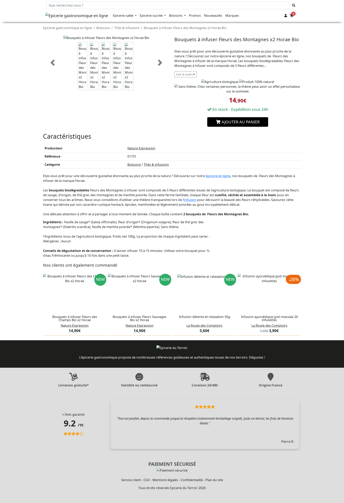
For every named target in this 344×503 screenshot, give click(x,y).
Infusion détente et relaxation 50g (204, 317)
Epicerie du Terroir (184, 488)
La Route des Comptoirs (205, 325)
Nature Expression (141, 148)
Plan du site (214, 480)
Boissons (103, 28)
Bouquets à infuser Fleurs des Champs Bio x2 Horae (74, 318)
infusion (190, 200)
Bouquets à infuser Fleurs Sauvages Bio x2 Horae (139, 318)
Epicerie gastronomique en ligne (67, 28)
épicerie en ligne (218, 176)
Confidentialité (192, 480)
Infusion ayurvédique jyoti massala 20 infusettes (269, 318)
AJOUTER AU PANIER (240, 122)
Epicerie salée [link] (123, 15)
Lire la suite (184, 74)
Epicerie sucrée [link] (151, 15)
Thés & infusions (126, 28)
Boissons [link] (176, 15)
